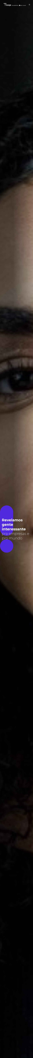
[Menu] (29, 4)
